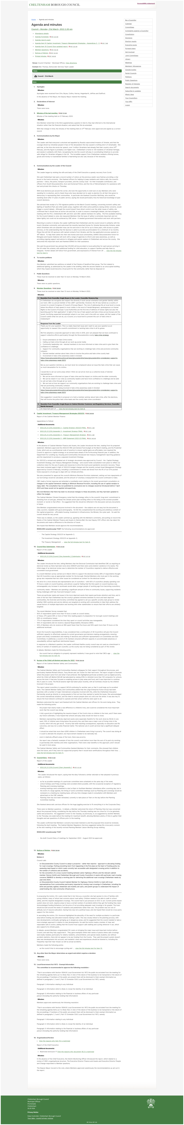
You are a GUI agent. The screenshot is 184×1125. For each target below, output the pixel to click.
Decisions (128, 38)
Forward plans (130, 48)
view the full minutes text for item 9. (77, 542)
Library (127, 59)
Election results (130, 41)
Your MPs (128, 102)
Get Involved (129, 52)
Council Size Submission (50, 547)
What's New (129, 94)
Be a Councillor (130, 20)
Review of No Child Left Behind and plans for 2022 (60, 660)
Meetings (128, 63)
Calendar (128, 24)
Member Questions (46, 50)
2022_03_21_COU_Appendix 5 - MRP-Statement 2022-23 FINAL (68, 438)
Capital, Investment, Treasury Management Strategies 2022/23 (65, 413)
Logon (127, 105)
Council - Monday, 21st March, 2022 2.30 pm (51, 29)
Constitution (129, 34)
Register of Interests (132, 84)
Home (33, 19)
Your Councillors (131, 98)
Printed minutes (45, 56)
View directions (71, 63)
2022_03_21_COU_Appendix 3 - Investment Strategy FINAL (65, 431)
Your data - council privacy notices (40, 1118)
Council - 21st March (45, 76)
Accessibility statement (146, 3)
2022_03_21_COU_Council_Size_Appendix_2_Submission (65, 556)
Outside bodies (130, 70)
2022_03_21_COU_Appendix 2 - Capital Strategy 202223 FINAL (67, 428)
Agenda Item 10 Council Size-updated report (56, 46)
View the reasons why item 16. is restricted (54, 1041)
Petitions (128, 77)
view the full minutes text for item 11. (50, 753)
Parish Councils (130, 73)
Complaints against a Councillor (136, 31)
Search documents (132, 87)
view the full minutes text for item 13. (88, 948)
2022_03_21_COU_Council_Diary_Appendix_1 (60, 767)
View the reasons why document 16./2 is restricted (75, 1052)
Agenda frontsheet (46, 37)
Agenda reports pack (43, 40)
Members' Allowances (133, 66)
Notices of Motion (46, 53)
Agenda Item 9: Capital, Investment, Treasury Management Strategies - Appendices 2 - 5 (71, 43)
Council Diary (46, 758)
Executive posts (131, 45)
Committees (129, 27)
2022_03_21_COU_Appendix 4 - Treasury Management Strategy (67, 435)
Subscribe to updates (133, 91)
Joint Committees (131, 56)
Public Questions (131, 80)
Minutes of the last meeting (52, 113)
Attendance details (42, 33)
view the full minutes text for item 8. (72, 409)
